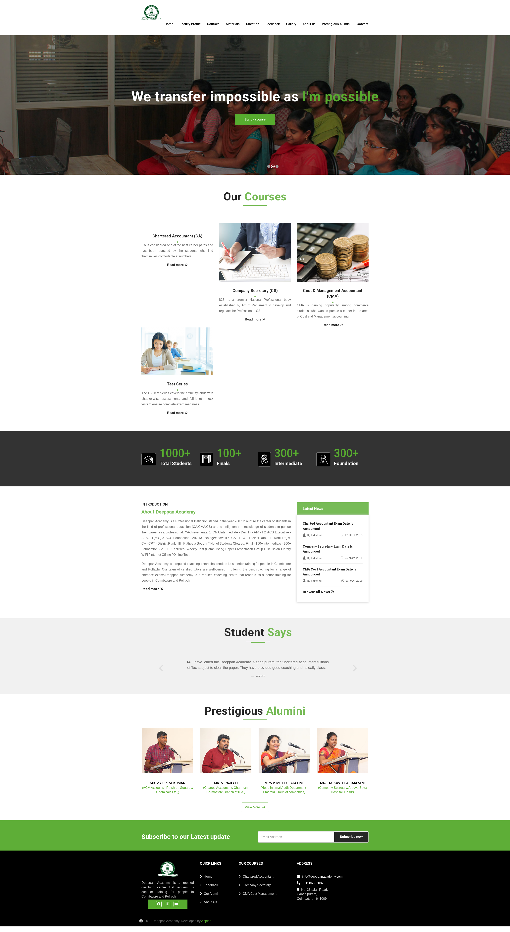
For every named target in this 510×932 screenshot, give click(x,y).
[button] (9, 105)
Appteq (206, 926)
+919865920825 (313, 888)
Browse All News (317, 592)
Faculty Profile (190, 24)
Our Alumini (212, 899)
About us (309, 24)
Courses (213, 24)
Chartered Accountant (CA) (177, 236)
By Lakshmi (314, 535)
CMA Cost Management (259, 899)
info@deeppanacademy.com (322, 882)
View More (252, 812)
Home (169, 24)
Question (252, 24)
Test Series (177, 384)
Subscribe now (351, 842)
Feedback (273, 24)
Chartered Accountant (258, 882)
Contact (362, 24)
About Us (210, 907)
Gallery (291, 24)
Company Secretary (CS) (255, 290)
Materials (233, 24)
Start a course (473, 119)
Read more (150, 589)
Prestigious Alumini (336, 24)
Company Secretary (257, 890)
